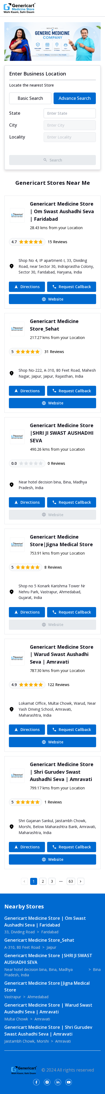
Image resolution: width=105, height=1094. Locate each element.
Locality (17, 137)
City (13, 125)
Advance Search (75, 98)
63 (71, 881)
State (14, 113)
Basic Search (30, 98)
